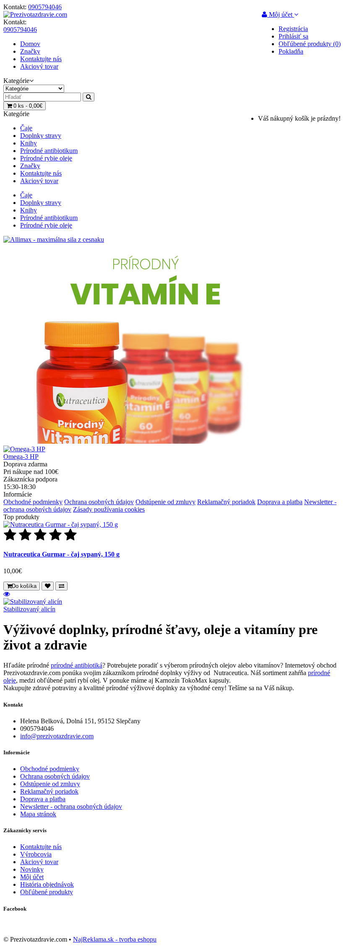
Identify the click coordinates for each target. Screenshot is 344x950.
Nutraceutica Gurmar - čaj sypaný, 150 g (61, 554)
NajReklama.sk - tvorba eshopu (114, 939)
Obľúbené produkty (46, 892)
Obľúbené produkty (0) (310, 43)
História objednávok (47, 884)
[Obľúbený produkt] (48, 586)
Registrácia (293, 28)
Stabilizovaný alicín (29, 609)
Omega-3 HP (21, 456)
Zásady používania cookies (109, 509)
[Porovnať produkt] (61, 586)
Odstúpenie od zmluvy (165, 501)
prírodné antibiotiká (76, 665)
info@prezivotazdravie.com (57, 736)
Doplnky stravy (40, 135)
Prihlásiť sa (293, 36)
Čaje (26, 128)
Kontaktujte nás (41, 58)
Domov (30, 43)
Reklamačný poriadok (226, 501)
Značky (30, 51)
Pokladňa (291, 51)
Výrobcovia (36, 854)
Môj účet (32, 876)
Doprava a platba (279, 501)
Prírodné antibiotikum (49, 150)
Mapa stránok (38, 814)
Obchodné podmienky (33, 501)
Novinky (32, 869)
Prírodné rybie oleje (46, 158)
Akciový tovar (39, 66)
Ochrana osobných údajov (99, 501)
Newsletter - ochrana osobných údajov (71, 806)
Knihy (28, 143)
